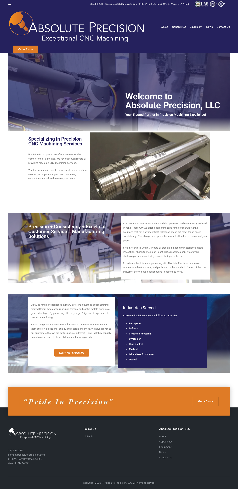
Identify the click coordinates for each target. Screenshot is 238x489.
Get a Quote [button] (205, 401)
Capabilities (166, 441)
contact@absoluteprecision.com (121, 4)
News (162, 452)
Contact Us (165, 457)
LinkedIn (88, 436)
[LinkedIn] (9, 4)
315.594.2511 (96, 4)
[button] (25, 49)
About (162, 436)
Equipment (165, 446)
